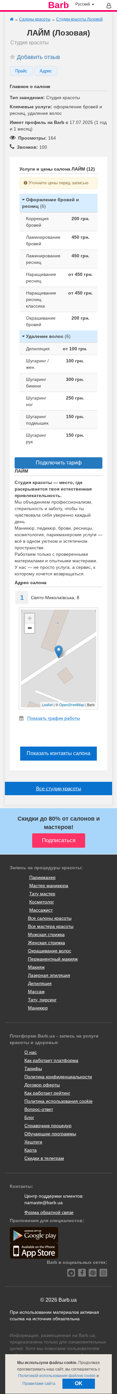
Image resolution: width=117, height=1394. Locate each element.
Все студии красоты (58, 788)
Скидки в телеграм (44, 1158)
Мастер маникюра (48, 885)
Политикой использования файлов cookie (57, 1375)
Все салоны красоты (50, 918)
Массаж (36, 991)
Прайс (21, 71)
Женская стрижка (46, 942)
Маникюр (38, 1007)
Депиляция (40, 983)
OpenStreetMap (71, 704)
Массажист (41, 910)
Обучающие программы (50, 1133)
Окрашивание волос (49, 950)
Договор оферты (42, 1084)
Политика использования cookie (58, 1101)
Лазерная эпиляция (49, 975)
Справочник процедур (48, 1125)
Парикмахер (42, 877)
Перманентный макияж (53, 959)
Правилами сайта (38, 1383)
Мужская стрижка (46, 934)
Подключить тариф (59, 462)
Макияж (36, 967)
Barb (58, 5)
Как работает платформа (51, 1060)
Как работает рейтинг (47, 1093)
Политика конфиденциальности (58, 1076)
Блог (29, 1117)
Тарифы (33, 1068)
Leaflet (47, 704)
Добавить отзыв (38, 57)
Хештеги (33, 1141)
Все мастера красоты (50, 926)
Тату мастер (42, 893)
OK (79, 1383)
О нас (30, 1052)
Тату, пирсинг (42, 999)
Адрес (46, 71)
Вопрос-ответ (38, 1109)
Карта (30, 1150)
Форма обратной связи (48, 1212)
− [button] (30, 628)
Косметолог (41, 901)
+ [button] (30, 618)
